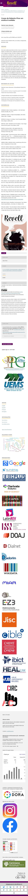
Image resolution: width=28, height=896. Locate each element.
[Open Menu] (1, 3)
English (3, 405)
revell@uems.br (10, 731)
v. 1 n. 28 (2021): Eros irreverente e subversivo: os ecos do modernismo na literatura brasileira (13, 11)
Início (2, 9)
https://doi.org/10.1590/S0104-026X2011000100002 (12, 199)
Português (4, 411)
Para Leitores (4, 420)
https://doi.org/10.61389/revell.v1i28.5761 (12, 37)
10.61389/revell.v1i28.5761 (19, 329)
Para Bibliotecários (6, 424)
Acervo (7, 9)
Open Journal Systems (7, 429)
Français (4, 409)
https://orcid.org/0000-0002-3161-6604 (7, 28)
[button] (4, 887)
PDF (4, 253)
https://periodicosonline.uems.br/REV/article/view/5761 (14, 332)
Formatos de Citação (9, 336)
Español (3, 407)
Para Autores (4, 422)
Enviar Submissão (7, 344)
